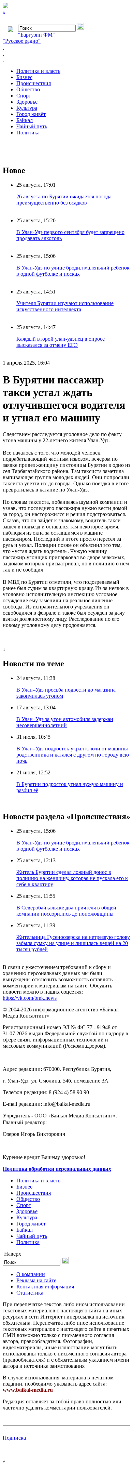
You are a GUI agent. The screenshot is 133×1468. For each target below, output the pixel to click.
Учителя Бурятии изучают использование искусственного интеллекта (65, 306)
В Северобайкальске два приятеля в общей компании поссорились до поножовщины (66, 911)
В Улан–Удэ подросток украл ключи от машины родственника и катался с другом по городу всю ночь (72, 755)
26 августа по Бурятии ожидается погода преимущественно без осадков (64, 200)
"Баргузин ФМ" (36, 35)
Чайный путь (31, 126)
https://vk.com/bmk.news (30, 998)
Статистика (29, 1293)
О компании (30, 1274)
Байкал (24, 120)
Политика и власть (38, 71)
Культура (26, 108)
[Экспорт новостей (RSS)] (66, 53)
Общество (28, 89)
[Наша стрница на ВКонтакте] (66, 47)
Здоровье (27, 102)
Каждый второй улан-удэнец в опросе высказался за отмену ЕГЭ (60, 342)
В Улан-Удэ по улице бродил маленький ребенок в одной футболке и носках (73, 271)
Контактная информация (45, 1286)
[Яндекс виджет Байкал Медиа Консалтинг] (66, 59)
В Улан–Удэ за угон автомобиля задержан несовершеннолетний (64, 722)
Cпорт (23, 96)
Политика (28, 132)
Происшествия (33, 83)
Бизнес (24, 77)
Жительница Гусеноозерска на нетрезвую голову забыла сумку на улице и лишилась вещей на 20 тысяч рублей (73, 943)
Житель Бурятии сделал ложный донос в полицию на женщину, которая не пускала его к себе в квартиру (72, 878)
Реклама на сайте (36, 1280)
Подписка (14, 1438)
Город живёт (31, 114)
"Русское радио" (22, 41)
